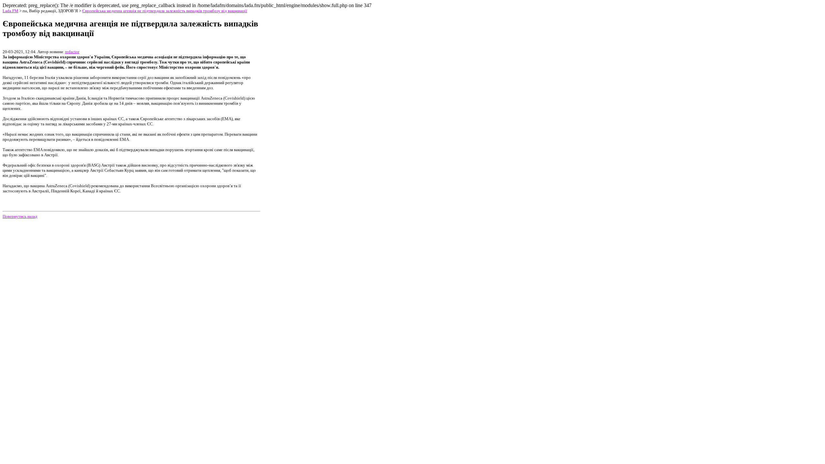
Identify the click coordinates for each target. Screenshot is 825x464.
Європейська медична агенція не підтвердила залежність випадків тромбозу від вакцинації (164, 10)
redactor (72, 51)
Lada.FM (10, 10)
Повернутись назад (20, 216)
